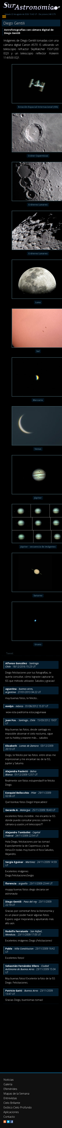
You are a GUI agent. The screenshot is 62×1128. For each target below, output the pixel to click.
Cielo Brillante (11, 1103)
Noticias (8, 1080)
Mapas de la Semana (16, 1093)
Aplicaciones (11, 1112)
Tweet (9, 653)
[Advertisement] (31, 1036)
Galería (7, 1084)
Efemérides (10, 1089)
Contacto (9, 1117)
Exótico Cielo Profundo (17, 1107)
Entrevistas (10, 1098)
